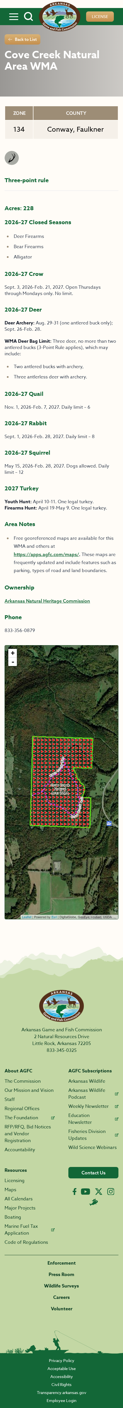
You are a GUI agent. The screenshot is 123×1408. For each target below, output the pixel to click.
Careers (61, 1297)
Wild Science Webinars (92, 1147)
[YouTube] (85, 1191)
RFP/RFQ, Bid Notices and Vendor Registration (28, 1134)
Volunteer (61, 1308)
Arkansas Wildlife (86, 1081)
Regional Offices (22, 1108)
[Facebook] (74, 1191)
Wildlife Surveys (61, 1286)
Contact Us (94, 1173)
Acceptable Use (61, 1368)
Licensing (15, 1180)
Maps (10, 1189)
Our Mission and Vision (29, 1090)
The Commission (23, 1081)
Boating (13, 1217)
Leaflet (26, 916)
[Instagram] (110, 1191)
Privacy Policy (61, 1360)
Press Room (61, 1274)
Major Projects (20, 1208)
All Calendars (19, 1199)
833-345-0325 (62, 1050)
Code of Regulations (26, 1242)
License (100, 16)
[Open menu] (13, 16)
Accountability (20, 1149)
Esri (54, 916)
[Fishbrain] (93, 1202)
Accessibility (61, 1376)
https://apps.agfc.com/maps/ (46, 554)
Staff (10, 1099)
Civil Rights (61, 1384)
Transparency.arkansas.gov (61, 1392)
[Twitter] (99, 1192)
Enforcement (61, 1263)
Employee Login (61, 1400)
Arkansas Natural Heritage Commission (47, 601)
